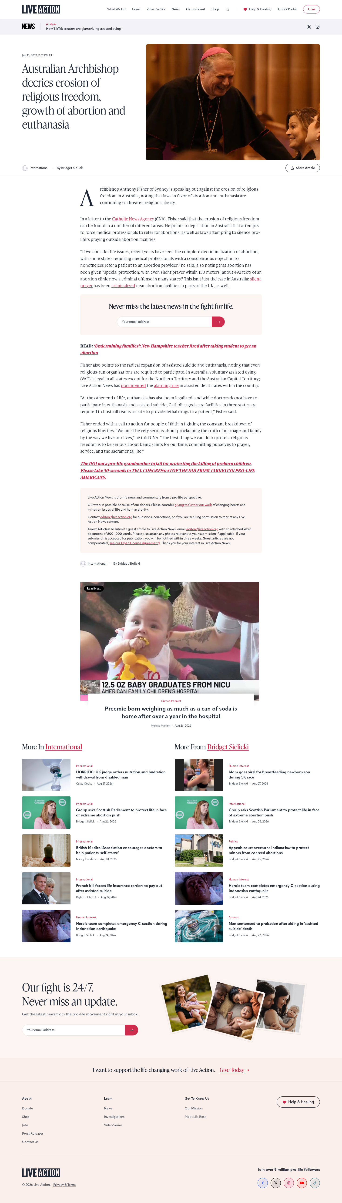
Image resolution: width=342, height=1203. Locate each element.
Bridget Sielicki (228, 746)
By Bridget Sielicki (70, 168)
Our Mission (194, 1108)
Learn (136, 9)
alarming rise (166, 385)
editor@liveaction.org (116, 517)
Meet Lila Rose (195, 1117)
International (39, 168)
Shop (215, 9)
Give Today (232, 1069)
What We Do (116, 9)
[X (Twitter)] (309, 26)
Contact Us (30, 1142)
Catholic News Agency (133, 219)
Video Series (156, 9)
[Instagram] (317, 26)
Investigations (114, 1117)
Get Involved (195, 9)
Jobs (25, 1125)
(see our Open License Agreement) (134, 543)
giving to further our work (193, 505)
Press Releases (33, 1134)
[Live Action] (41, 9)
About (27, 1099)
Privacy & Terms (64, 1185)
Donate (27, 1108)
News (175, 9)
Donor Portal (287, 9)
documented (133, 385)
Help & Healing (260, 9)
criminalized (123, 285)
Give (311, 9)
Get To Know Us (197, 1099)
